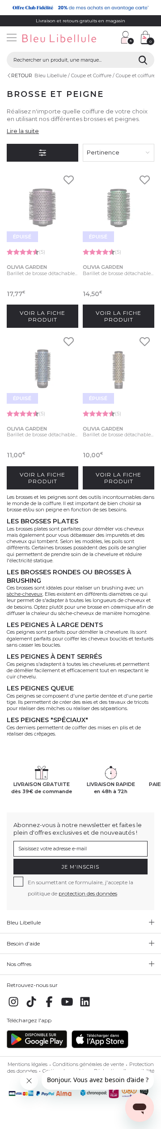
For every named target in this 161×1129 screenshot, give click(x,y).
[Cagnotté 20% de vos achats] (80, 7)
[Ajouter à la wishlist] (68, 182)
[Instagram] (13, 1007)
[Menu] (12, 39)
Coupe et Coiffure (91, 75)
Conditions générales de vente (88, 1064)
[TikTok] (31, 1007)
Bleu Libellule (50, 75)
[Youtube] (67, 1007)
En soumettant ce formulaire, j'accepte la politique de (80, 888)
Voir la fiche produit (42, 316)
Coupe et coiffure (136, 75)
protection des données (88, 893)
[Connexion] (127, 37)
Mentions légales (27, 1064)
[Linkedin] (85, 1007)
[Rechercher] (143, 60)
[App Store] (100, 1046)
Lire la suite (23, 130)
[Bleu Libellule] (57, 39)
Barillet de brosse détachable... (42, 273)
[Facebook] (49, 1007)
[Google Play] (37, 1046)
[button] (110, 38)
